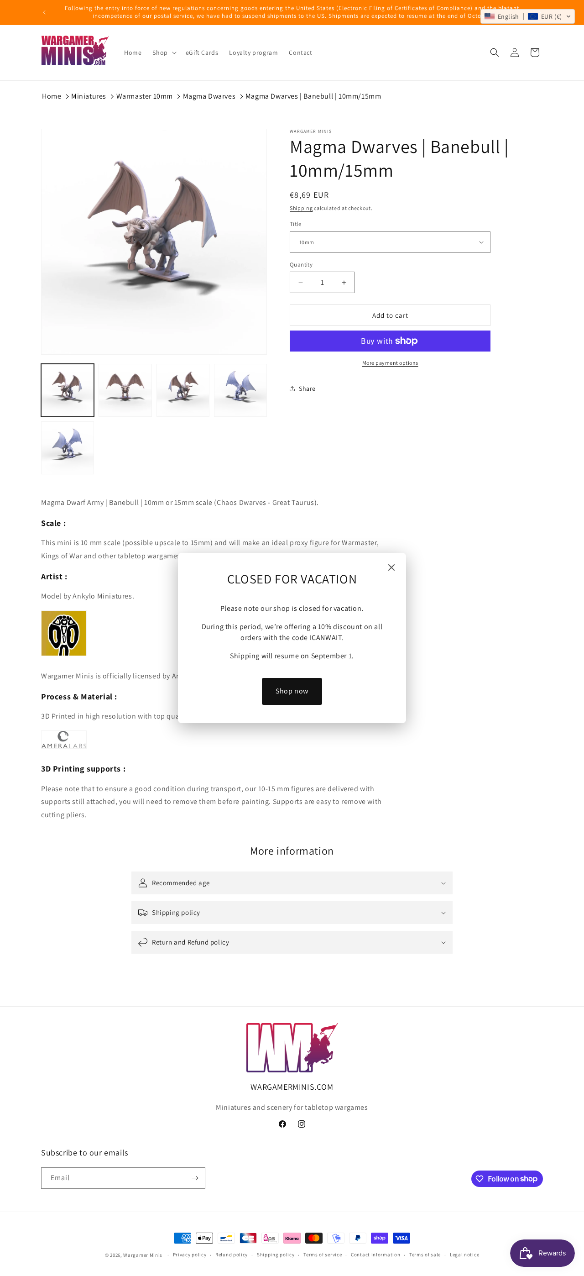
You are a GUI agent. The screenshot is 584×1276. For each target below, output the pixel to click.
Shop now (292, 691)
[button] (527, 16)
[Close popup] (391, 568)
